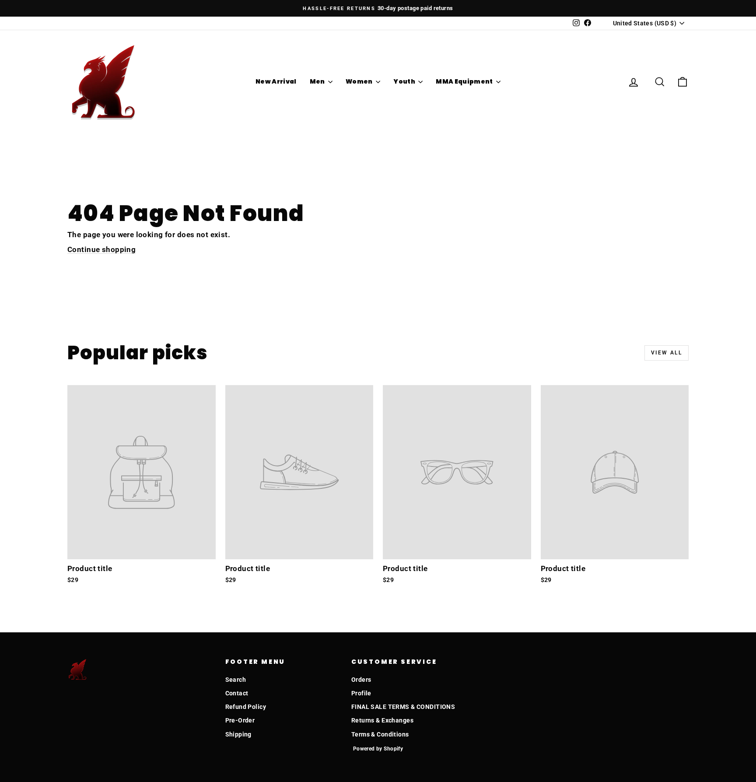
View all (666, 353)
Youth (404, 81)
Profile (361, 693)
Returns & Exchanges (382, 720)
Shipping (238, 734)
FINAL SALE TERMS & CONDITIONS (403, 706)
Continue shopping (101, 249)
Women (360, 81)
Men (318, 81)
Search (235, 679)
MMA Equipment (465, 81)
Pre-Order (240, 720)
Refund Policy (245, 706)
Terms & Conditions (380, 734)
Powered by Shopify (378, 749)
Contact (236, 693)
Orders (361, 679)
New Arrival (276, 81)
